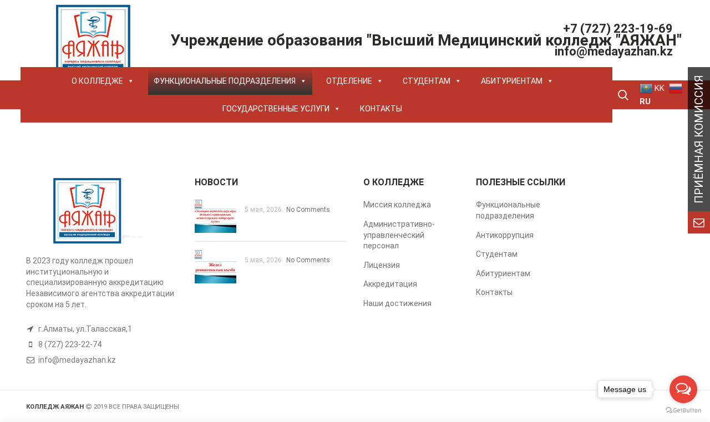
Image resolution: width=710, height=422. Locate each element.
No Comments (308, 209)
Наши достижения (397, 303)
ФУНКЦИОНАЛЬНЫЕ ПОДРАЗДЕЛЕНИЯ (225, 81)
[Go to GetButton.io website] (683, 410)
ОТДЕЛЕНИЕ (349, 81)
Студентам (497, 254)
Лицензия (381, 265)
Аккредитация (390, 283)
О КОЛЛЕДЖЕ (97, 81)
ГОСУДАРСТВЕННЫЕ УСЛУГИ (275, 108)
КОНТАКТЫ (381, 108)
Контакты (494, 292)
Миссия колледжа (397, 204)
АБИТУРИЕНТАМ (511, 81)
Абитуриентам (503, 273)
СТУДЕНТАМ (426, 81)
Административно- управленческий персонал (399, 235)
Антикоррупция (505, 235)
